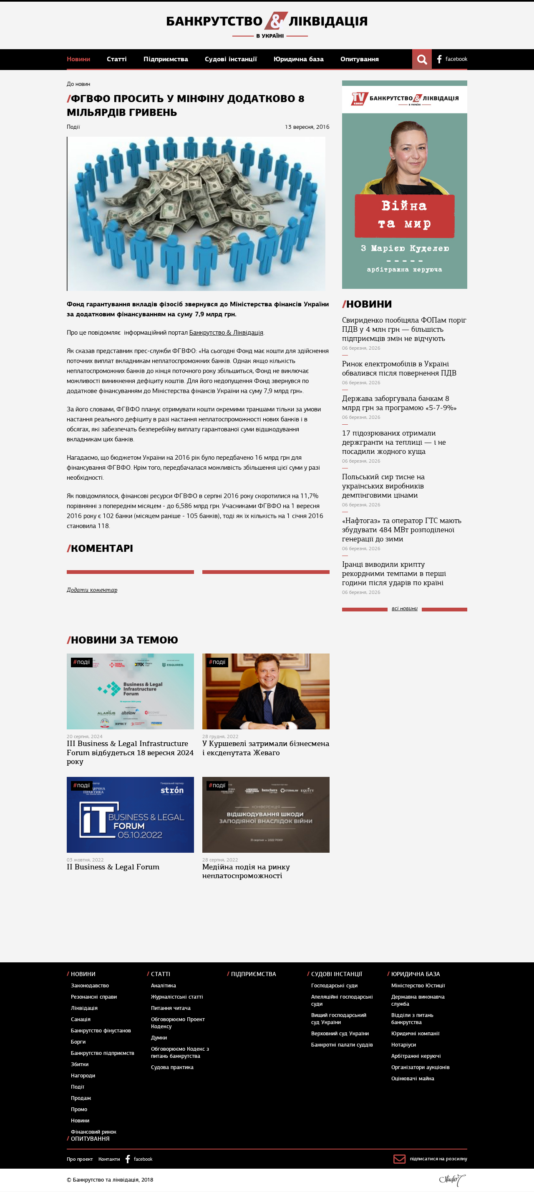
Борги (78, 1042)
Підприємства (167, 59)
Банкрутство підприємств (102, 1053)
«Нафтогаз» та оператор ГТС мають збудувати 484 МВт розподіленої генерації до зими (401, 529)
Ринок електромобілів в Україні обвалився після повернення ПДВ (399, 368)
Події (83, 662)
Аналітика (163, 985)
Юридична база (300, 59)
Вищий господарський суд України (338, 1019)
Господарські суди (334, 985)
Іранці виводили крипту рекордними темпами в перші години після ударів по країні (394, 573)
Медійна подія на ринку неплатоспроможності (246, 871)
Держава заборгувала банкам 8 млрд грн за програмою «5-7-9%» (399, 403)
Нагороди (83, 1075)
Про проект (80, 1159)
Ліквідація (84, 1008)
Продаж (81, 1098)
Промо (79, 1109)
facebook (456, 59)
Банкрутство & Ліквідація (226, 332)
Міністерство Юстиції (418, 985)
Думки (159, 1037)
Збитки (79, 1064)
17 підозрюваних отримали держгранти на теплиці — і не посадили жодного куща (394, 442)
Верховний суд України (340, 1033)
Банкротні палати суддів (342, 1045)
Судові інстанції (232, 59)
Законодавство (90, 985)
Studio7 (452, 1180)
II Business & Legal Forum (113, 866)
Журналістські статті (177, 997)
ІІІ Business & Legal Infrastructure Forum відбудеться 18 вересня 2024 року (130, 752)
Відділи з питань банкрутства (412, 1019)
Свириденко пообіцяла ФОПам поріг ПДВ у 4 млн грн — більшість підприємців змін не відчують (404, 329)
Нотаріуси (403, 1045)
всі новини (405, 609)
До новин (78, 84)
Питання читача (171, 1008)
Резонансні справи (94, 997)
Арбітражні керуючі (416, 1056)
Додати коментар (92, 589)
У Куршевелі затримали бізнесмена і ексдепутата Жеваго (266, 748)
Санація (81, 1019)
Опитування (359, 59)
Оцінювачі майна (412, 1078)
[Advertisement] (404, 674)
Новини (79, 59)
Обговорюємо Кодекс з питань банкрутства (180, 1052)
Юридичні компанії (415, 1033)
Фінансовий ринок (93, 1132)
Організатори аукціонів (420, 1067)
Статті (118, 59)
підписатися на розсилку (438, 1159)
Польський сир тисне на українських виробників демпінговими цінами (383, 486)
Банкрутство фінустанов (101, 1030)
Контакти (109, 1159)
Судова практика (172, 1067)
